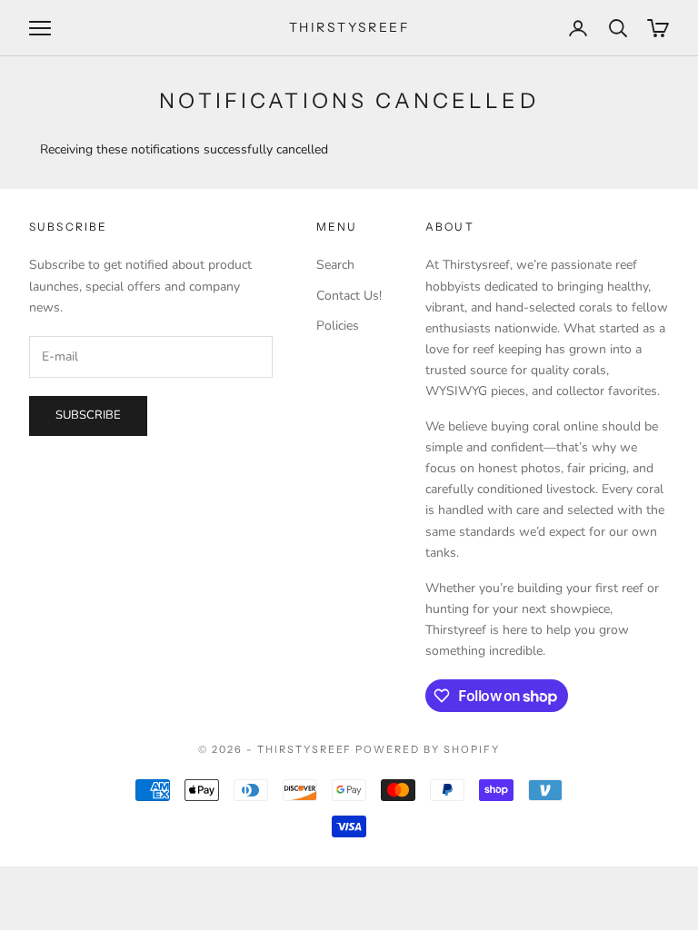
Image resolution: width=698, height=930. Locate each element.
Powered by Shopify (427, 749)
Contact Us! (349, 295)
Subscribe (88, 415)
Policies (337, 325)
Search (335, 264)
